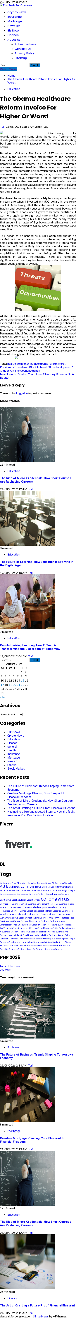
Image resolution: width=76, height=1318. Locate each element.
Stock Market (16, 768)
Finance (13, 35)
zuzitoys (5, 969)
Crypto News (16, 12)
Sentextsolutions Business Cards (56, 945)
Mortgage (14, 21)
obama (43, 363)
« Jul (2, 697)
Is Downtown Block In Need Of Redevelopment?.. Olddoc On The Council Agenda (37, 368)
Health (11, 750)
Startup (12, 765)
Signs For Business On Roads (13, 949)
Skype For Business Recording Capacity (44, 949)
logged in (22, 393)
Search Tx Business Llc (30, 945)
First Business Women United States (52, 918)
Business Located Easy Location (14, 894)
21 (18, 684)
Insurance (14, 17)
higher (25, 363)
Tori (3, 126)
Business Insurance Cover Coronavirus (24, 890)
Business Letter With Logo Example (59, 890)
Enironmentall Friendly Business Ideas (39, 907)
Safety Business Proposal (56, 938)
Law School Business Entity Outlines (50, 928)
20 (14, 684)
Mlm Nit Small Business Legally (29, 935)
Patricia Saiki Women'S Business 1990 (27, 938)
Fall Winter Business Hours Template (53, 914)
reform (53, 363)
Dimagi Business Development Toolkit (38, 904)
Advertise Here (25, 44)
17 (2, 684)
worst (61, 363)
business (36, 886)
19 (10, 684)
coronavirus (55, 898)
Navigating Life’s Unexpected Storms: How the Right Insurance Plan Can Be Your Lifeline (41, 813)
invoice (34, 363)
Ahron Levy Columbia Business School (34, 883)
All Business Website (62, 883)
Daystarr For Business (10, 904)
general (12, 746)
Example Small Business (24, 914)
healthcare (14, 363)
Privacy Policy (25, 53)
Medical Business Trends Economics (35, 931)
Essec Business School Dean (39, 911)
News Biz (13, 26)
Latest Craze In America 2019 (19, 928)
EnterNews (41, 1316)
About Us (13, 40)
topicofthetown (10, 966)
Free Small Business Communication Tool (31, 924)
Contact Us (23, 49)
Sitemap (21, 58)
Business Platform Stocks (40, 894)
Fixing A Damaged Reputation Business (31, 921)
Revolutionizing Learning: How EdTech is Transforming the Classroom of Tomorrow (30, 647)
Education (13, 88)
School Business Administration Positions (45, 942)
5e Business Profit (8, 883)
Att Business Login (14, 886)
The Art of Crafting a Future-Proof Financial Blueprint (41, 808)
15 (22, 680)
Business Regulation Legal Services (23, 900)
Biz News (13, 30)
